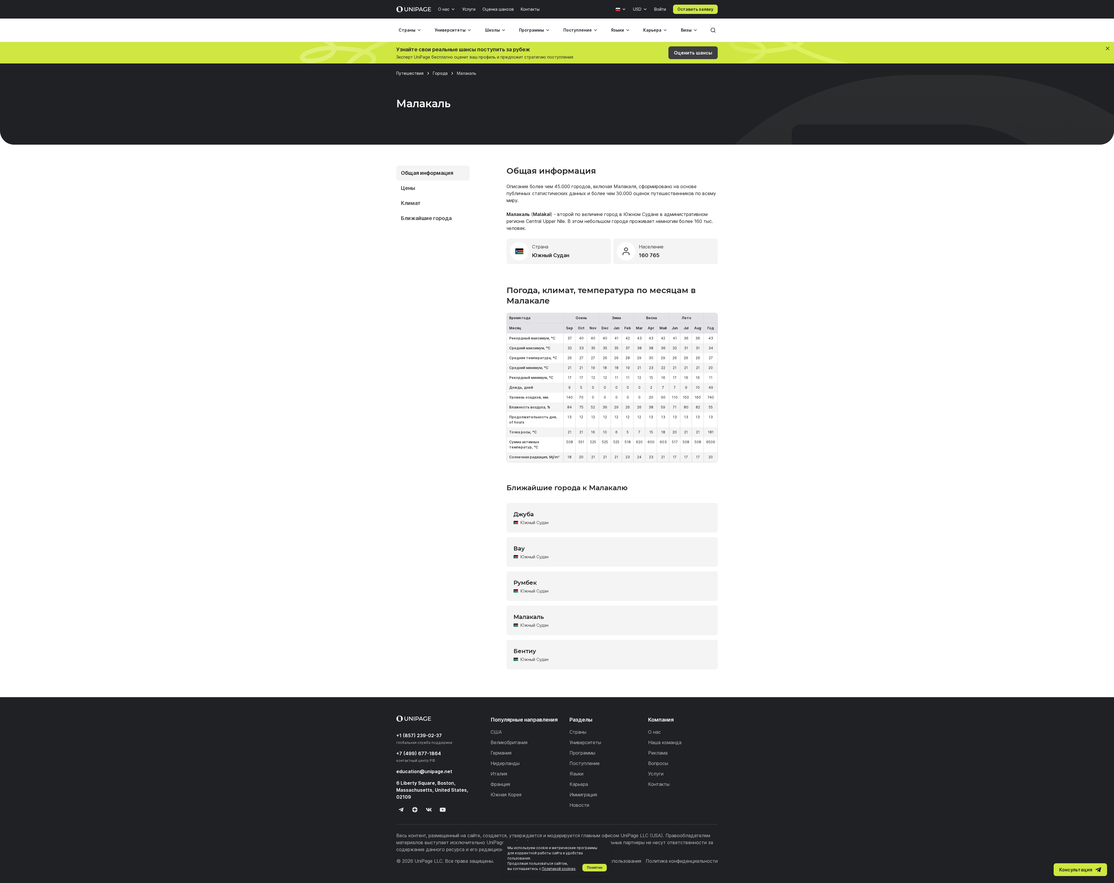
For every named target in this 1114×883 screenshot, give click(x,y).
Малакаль (528, 616)
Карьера (652, 30)
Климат (411, 203)
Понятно (595, 867)
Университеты (450, 30)
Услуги (468, 9)
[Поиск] (713, 30)
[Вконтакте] (428, 809)
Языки (617, 30)
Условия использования (614, 861)
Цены (408, 188)
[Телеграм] (401, 809)
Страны (407, 30)
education (424, 771)
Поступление (577, 30)
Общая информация (427, 173)
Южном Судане (641, 214)
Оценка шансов (498, 9)
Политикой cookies (559, 868)
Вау (519, 548)
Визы (686, 30)
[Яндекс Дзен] (414, 809)
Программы (531, 30)
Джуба (523, 514)
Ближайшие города (426, 218)
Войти (660, 9)
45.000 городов (572, 186)
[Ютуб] (442, 809)
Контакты (530, 9)
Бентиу (524, 651)
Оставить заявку (695, 9)
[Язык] (620, 9)
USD (637, 9)
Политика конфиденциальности (682, 861)
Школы (492, 30)
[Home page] (413, 9)
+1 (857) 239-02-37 (419, 735)
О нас (443, 9)
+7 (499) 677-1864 (418, 753)
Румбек (525, 582)
